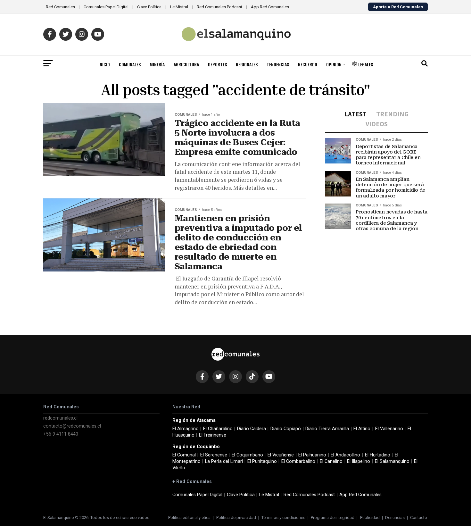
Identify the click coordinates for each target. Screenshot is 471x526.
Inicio (104, 64)
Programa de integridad (332, 517)
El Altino (361, 428)
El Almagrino (185, 428)
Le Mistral (179, 6)
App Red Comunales (270, 6)
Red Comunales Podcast (219, 6)
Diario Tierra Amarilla (327, 428)
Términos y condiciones (283, 517)
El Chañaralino (218, 428)
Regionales (247, 64)
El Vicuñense (281, 455)
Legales (365, 64)
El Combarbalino (298, 461)
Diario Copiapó (285, 428)
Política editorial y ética (189, 517)
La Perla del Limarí (224, 461)
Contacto (418, 517)
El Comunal (184, 455)
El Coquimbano (247, 455)
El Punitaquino (262, 461)
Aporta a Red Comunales (398, 6)
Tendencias (278, 64)
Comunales (130, 64)
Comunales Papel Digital (106, 6)
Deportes (217, 64)
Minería (157, 64)
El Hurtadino (377, 455)
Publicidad (370, 517)
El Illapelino (358, 461)
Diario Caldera (251, 428)
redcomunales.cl (60, 418)
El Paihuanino (312, 455)
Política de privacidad (236, 517)
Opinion (334, 64)
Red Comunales (60, 6)
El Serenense (213, 455)
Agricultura (186, 64)
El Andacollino (345, 455)
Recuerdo (307, 64)
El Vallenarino (389, 428)
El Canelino (331, 461)
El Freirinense (212, 435)
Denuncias (395, 517)
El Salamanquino (392, 461)
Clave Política (149, 6)
